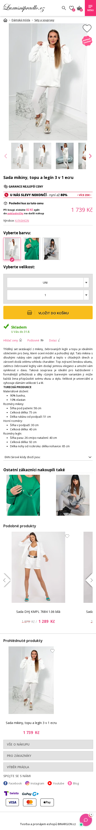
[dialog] (48, 415)
